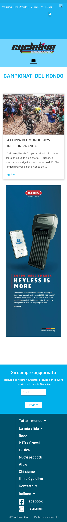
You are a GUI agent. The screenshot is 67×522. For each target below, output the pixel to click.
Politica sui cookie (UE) (46, 516)
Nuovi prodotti (30, 457)
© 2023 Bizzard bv (18, 516)
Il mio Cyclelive (21, 6)
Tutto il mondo (30, 420)
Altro (23, 464)
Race (23, 435)
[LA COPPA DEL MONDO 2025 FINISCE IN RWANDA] (33, 114)
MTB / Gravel (29, 443)
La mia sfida (29, 428)
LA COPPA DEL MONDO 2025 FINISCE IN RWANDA (27, 143)
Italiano (48, 6)
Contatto (35, 6)
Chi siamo (7, 6)
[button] (61, 6)
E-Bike (24, 450)
